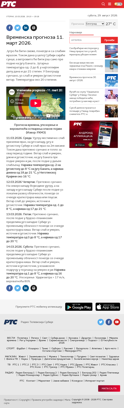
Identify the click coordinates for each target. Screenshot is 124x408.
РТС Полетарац (85, 367)
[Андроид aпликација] (93, 134)
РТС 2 (25, 364)
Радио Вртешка (70, 375)
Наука (24, 358)
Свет (44, 337)
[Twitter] (17, 28)
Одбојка (56, 348)
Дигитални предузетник (57, 358)
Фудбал (21, 348)
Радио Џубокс (51, 375)
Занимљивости (37, 356)
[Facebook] (9, 28)
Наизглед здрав (110, 358)
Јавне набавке (61, 380)
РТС (22, 380)
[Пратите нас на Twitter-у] (101, 322)
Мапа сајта (109, 388)
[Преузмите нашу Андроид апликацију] (78, 307)
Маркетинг (44, 380)
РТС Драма (76, 364)
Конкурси (77, 380)
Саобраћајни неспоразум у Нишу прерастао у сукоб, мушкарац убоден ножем (84, 51)
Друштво (86, 337)
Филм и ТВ (12, 358)
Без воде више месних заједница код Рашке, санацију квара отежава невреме (86, 65)
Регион (35, 337)
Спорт (10, 348)
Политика (22, 337)
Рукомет (68, 348)
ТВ (8, 364)
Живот (22, 356)
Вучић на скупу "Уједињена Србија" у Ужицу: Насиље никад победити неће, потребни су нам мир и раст (84, 96)
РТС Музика (67, 367)
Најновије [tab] (75, 32)
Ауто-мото (110, 348)
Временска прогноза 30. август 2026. (82, 79)
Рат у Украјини (28, 340)
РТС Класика (108, 364)
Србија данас (58, 337)
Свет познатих (98, 356)
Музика (53, 356)
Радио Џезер (89, 375)
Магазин (10, 356)
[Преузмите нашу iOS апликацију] (108, 307)
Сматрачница (77, 340)
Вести (11, 337)
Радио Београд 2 (47, 372)
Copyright (24, 399)
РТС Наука (61, 364)
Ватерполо (82, 348)
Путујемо (82, 356)
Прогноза (77, 24)
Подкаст (93, 340)
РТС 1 (16, 364)
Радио (9, 372)
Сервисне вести (58, 340)
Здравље (114, 356)
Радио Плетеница (109, 372)
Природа (36, 358)
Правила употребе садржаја (47, 399)
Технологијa (66, 356)
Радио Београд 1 (25, 372)
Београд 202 (89, 372)
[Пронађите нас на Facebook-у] (109, 322)
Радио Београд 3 (69, 372)
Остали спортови (52, 350)
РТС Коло (35, 367)
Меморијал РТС (73, 350)
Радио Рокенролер (29, 375)
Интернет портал (94, 380)
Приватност (10, 399)
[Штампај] (34, 28)
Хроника (73, 337)
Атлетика (97, 348)
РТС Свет (47, 364)
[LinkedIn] (25, 28)
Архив (103, 375)
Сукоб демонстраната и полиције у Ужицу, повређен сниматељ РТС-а (84, 110)
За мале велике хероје (86, 358)
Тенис (45, 348)
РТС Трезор (50, 367)
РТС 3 (35, 364)
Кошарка (33, 348)
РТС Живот (92, 364)
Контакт (31, 380)
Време (42, 340)
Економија (100, 337)
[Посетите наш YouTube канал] (117, 322)
